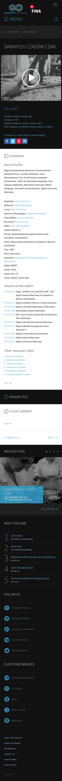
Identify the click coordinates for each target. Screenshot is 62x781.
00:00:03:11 (9, 303)
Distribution (10, 749)
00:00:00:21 (9, 292)
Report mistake (38, 135)
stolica (39, 123)
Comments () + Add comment (17, 135)
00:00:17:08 (9, 311)
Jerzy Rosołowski (18, 209)
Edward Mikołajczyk (23, 205)
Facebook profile (21, 607)
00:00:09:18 (9, 307)
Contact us (9, 754)
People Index (10, 759)
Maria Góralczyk (22, 201)
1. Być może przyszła (13, 356)
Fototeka (17, 688)
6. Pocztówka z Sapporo (15, 371)
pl (56, 5)
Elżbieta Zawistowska (36, 214)
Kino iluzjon (18, 709)
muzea (33, 127)
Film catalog (10, 765)
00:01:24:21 (9, 341)
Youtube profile (20, 639)
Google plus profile (23, 629)
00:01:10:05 (9, 334)
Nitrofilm (17, 720)
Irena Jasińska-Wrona (20, 226)
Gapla (15, 699)
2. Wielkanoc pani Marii (14, 360)
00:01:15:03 (9, 338)
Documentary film (11, 32)
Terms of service (12, 743)
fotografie (13, 127)
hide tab (8, 383)
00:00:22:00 (9, 315)
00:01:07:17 (9, 326)
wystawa (49, 127)
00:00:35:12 (9, 322)
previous (13, 437)
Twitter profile (20, 650)
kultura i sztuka (29, 123)
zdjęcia (41, 127)
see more (48, 509)
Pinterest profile (21, 618)
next (52, 437)
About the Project (13, 738)
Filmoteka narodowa (23, 677)
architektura (24, 127)
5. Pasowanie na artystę (15, 367)
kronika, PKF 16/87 (30, 32)
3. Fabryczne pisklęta (13, 363)
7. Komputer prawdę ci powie (17, 374)
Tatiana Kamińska (26, 218)
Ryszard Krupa (21, 222)
